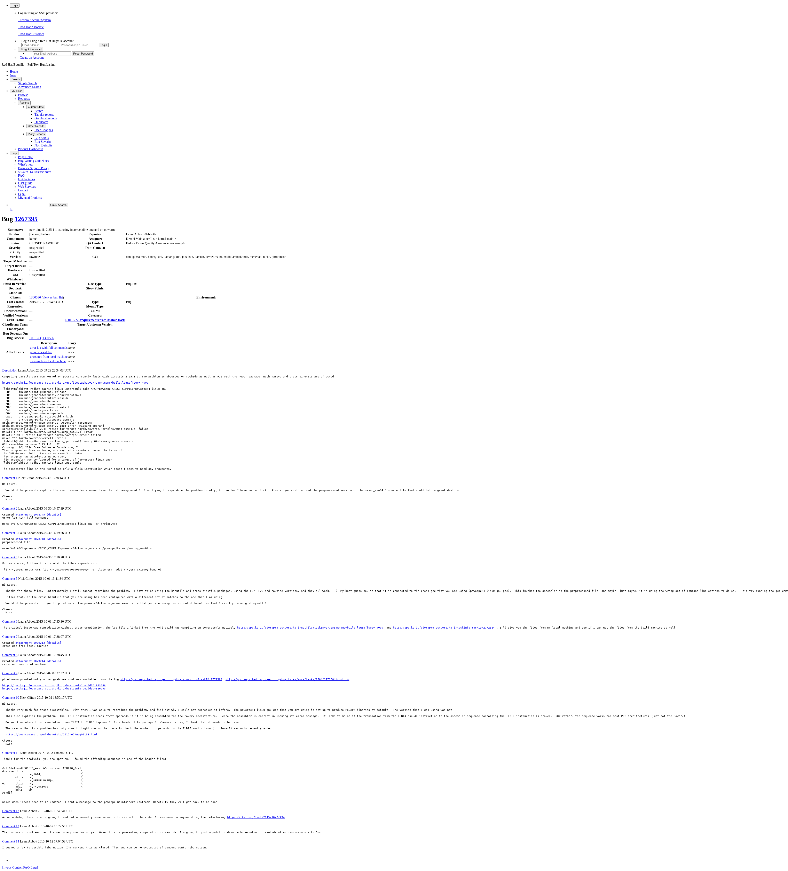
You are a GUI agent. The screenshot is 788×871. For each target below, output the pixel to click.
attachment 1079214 (30, 661)
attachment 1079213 (30, 642)
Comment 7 (9, 636)
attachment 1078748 (30, 539)
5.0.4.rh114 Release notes (34, 172)
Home (14, 71)
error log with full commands (49, 347)
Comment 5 (9, 578)
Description (9, 370)
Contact (23, 190)
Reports (24, 102)
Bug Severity (43, 141)
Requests (24, 98)
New (13, 75)
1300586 (35, 297)
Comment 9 (9, 673)
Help (14, 153)
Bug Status (41, 138)
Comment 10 (10, 697)
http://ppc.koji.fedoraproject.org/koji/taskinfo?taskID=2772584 (444, 627)
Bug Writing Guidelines (33, 160)
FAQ (21, 175)
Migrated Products (30, 197)
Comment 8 (9, 655)
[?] (11, 209)
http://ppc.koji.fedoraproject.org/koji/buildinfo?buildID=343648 (54, 685)
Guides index (26, 179)
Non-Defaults (43, 145)
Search (15, 79)
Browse (23, 95)
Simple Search (27, 83)
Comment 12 (10, 811)
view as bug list (53, 297)
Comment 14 (10, 841)
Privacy (6, 867)
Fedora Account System (34, 20)
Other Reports (36, 126)
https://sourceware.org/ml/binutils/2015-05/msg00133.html (51, 734)
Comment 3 (9, 533)
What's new (25, 164)
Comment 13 (10, 826)
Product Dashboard (30, 149)
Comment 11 (10, 752)
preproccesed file (41, 352)
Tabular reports (44, 114)
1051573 (35, 338)
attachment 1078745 (30, 514)
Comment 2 (9, 508)
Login (14, 5)
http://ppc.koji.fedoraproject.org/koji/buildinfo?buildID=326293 (54, 688)
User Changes (43, 130)
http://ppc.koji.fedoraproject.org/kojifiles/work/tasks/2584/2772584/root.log (288, 679)
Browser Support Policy (33, 168)
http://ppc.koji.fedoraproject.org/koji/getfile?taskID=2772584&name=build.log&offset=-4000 (75, 382)
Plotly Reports (36, 134)
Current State (36, 107)
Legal (21, 194)
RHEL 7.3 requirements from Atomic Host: (95, 320)
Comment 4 (9, 557)
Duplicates (41, 122)
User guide (25, 183)
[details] (54, 514)
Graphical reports (45, 118)
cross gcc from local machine (49, 356)
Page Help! (25, 157)
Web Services (27, 186)
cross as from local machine (48, 361)
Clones (15, 297)
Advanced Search (29, 87)
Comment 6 (9, 621)
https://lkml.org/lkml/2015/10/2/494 (256, 817)
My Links (16, 91)
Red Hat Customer (31, 34)
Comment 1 (9, 478)
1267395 (26, 219)
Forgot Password (30, 49)
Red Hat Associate (31, 27)
